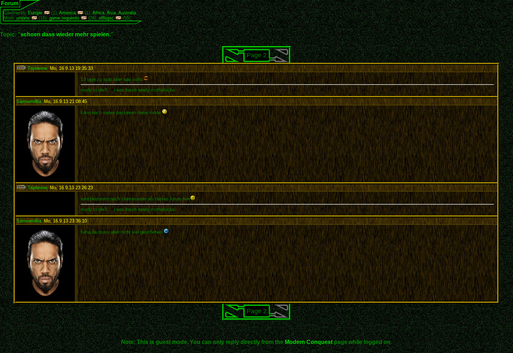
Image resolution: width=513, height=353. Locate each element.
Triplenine (36, 68)
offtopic (106, 18)
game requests (64, 18)
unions (23, 18)
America (67, 12)
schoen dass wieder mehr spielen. (66, 34)
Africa (98, 12)
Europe (35, 12)
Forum (9, 3)
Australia (127, 12)
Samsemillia (28, 101)
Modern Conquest (309, 342)
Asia (111, 12)
